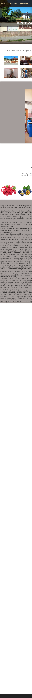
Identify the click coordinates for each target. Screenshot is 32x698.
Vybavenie (24, 4)
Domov (4, 4)
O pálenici (14, 4)
